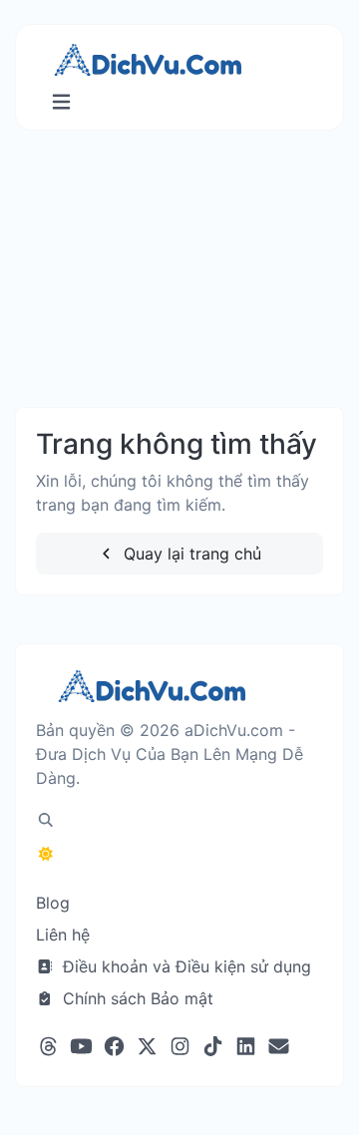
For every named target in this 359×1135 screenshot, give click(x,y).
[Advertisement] (179, 288)
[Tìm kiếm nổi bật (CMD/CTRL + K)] (46, 820)
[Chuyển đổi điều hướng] (61, 102)
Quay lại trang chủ (190, 554)
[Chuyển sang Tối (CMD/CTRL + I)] (46, 854)
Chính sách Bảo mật (135, 998)
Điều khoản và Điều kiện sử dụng (184, 966)
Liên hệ (63, 935)
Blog (53, 903)
